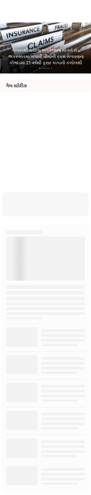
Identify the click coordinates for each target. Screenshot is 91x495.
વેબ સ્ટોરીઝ (16, 85)
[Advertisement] (45, 137)
